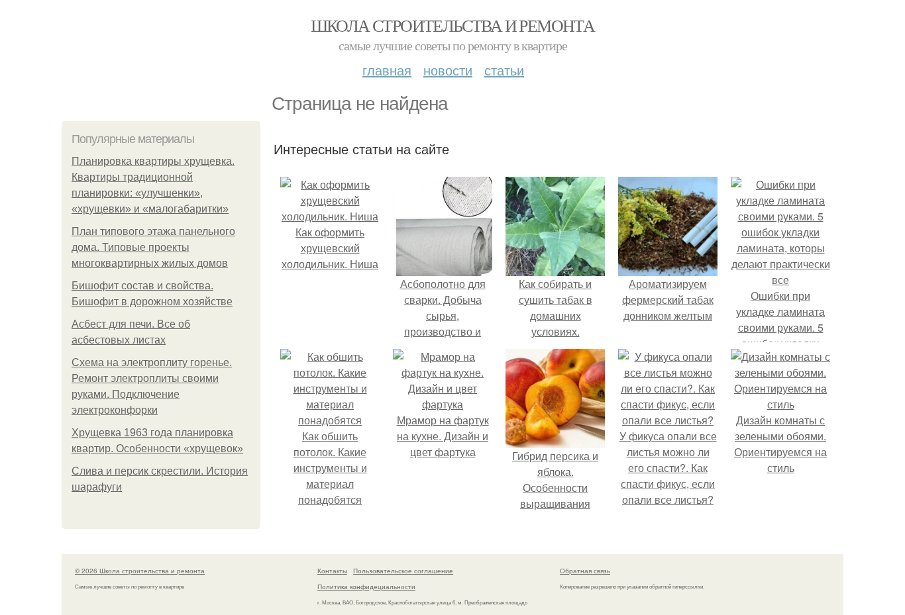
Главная (386, 69)
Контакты (332, 570)
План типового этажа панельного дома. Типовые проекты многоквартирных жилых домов (153, 247)
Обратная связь (585, 570)
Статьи (504, 69)
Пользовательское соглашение (403, 570)
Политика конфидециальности (366, 586)
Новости (447, 69)
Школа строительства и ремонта (453, 25)
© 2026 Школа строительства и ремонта (140, 570)
